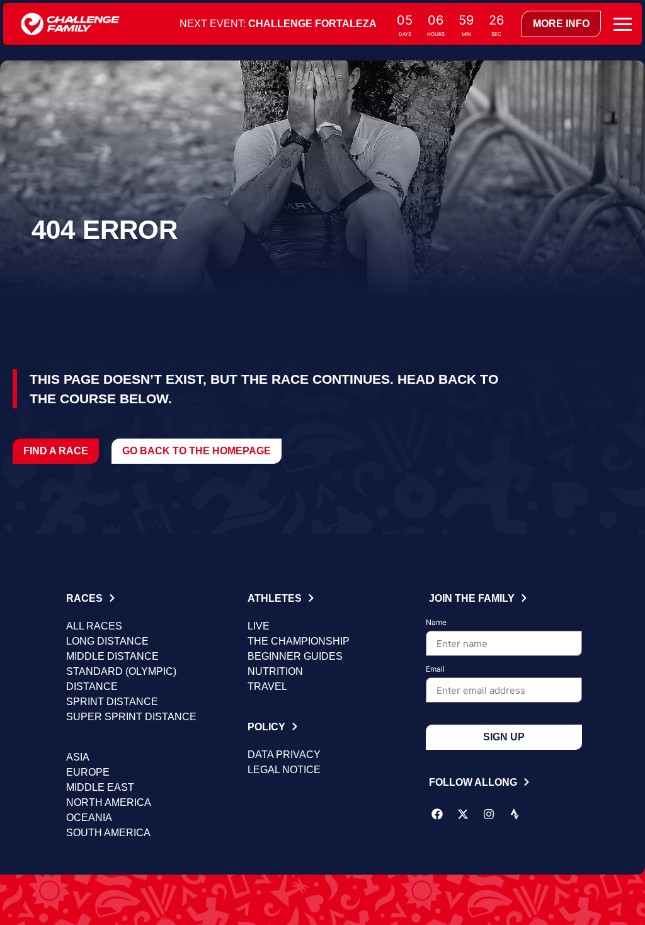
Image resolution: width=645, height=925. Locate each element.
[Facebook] (437, 814)
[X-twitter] (463, 814)
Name (436, 623)
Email (435, 669)
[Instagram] (488, 814)
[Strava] (514, 814)
